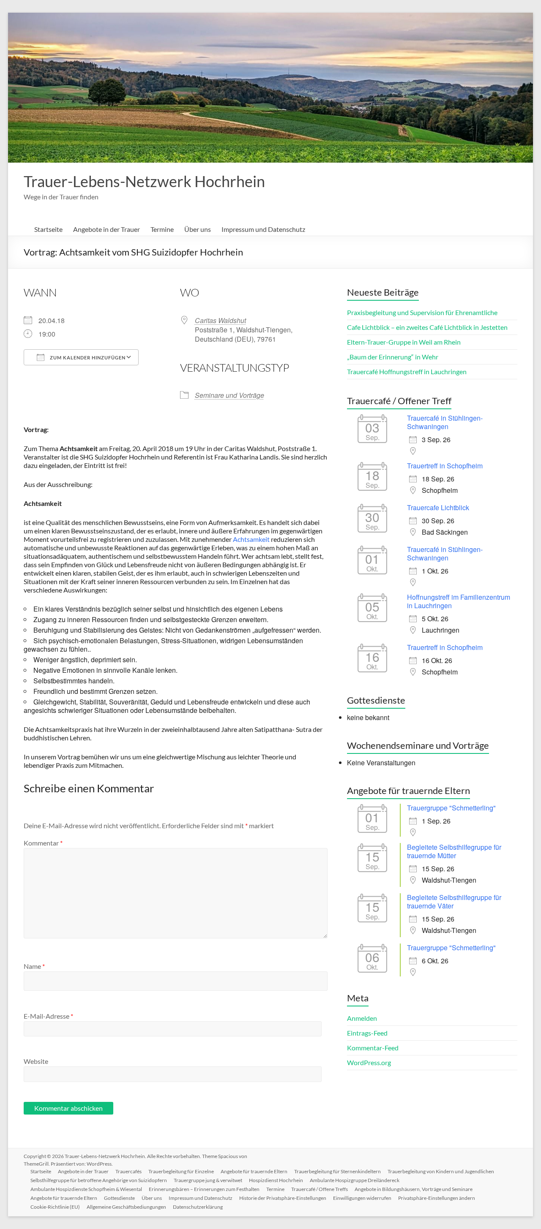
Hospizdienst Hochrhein (276, 1180)
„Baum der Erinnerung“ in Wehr (392, 357)
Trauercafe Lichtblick (438, 507)
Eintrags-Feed (367, 1033)
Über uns (197, 229)
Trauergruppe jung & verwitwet (208, 1180)
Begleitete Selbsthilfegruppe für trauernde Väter (454, 901)
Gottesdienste (119, 1198)
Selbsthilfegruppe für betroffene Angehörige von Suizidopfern (98, 1180)
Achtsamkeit (251, 539)
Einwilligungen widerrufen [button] (362, 1198)
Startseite (48, 229)
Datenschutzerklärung (198, 1207)
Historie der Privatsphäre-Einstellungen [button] (282, 1198)
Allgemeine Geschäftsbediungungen (126, 1207)
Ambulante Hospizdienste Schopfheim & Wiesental (86, 1189)
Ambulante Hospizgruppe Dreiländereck (354, 1180)
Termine (162, 229)
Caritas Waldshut (220, 320)
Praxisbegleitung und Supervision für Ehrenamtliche (422, 312)
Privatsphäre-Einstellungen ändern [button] (436, 1198)
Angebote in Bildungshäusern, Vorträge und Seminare (414, 1189)
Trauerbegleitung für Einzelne (181, 1171)
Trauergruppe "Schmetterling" (451, 808)
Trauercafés (128, 1171)
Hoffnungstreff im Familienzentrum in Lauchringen (458, 601)
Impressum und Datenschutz (263, 229)
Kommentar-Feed (373, 1048)
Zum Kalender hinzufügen (87, 357)
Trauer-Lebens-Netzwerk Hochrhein (144, 181)
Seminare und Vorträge (229, 395)
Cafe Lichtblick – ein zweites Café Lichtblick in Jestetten (427, 327)
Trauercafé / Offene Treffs (319, 1189)
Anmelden (362, 1018)
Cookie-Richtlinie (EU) (55, 1207)
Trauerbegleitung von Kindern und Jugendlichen (441, 1171)
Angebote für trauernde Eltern (254, 1171)
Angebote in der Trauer (106, 229)
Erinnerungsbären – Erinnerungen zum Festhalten (204, 1189)
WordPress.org (369, 1062)
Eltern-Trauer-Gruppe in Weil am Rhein (404, 342)
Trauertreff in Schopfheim (445, 465)
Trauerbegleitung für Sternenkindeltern (337, 1171)
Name (34, 966)
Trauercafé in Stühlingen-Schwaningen (445, 422)
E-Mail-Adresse (48, 1016)
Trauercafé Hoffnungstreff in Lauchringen (407, 371)
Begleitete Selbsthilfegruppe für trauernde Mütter (454, 851)
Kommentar (43, 843)
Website (36, 1061)
